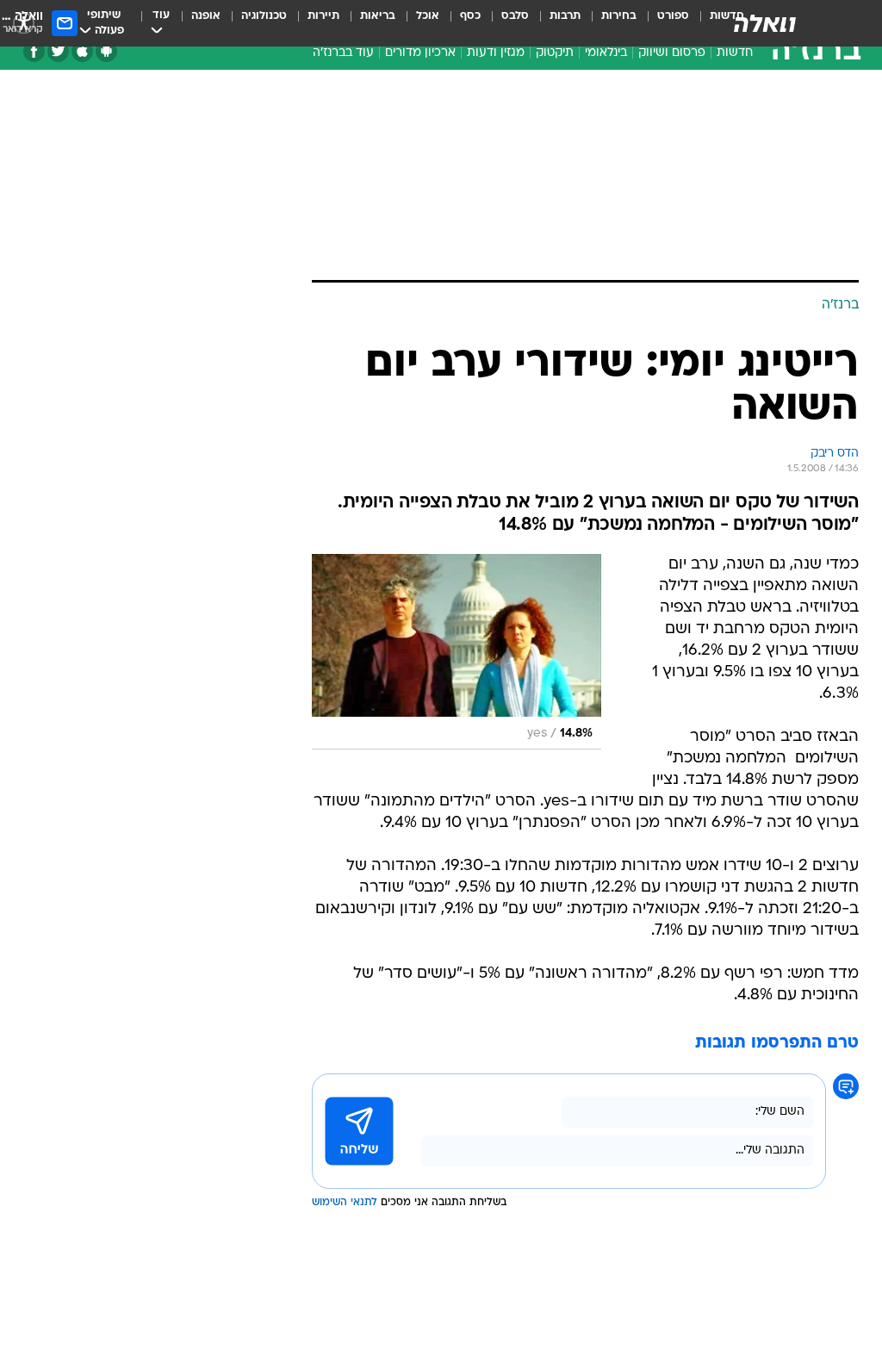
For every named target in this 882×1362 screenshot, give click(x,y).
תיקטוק (555, 53)
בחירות (619, 16)
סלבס (515, 16)
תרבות (565, 16)
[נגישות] (23, 23)
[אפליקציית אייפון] (82, 51)
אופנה (205, 16)
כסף (470, 16)
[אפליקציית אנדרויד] (106, 51)
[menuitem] (663, 23)
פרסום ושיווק (671, 53)
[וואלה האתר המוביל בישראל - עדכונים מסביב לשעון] (765, 23)
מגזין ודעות (496, 53)
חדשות (735, 53)
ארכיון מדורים (420, 53)
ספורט (673, 16)
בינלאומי (606, 53)
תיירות (323, 16)
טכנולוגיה (264, 16)
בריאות (377, 16)
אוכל (427, 16)
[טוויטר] (58, 51)
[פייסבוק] (34, 51)
